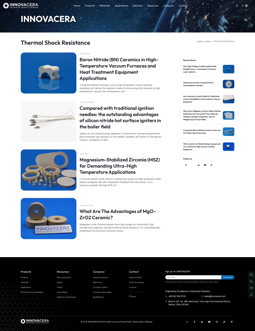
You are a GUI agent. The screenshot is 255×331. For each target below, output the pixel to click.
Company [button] (168, 5)
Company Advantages (102, 292)
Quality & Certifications (66, 297)
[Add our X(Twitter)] (187, 322)
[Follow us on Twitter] (192, 165)
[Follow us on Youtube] (205, 165)
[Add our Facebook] (194, 322)
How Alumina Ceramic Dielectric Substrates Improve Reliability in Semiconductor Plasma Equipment (201, 99)
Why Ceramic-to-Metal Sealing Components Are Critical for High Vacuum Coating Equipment (201, 147)
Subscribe (228, 277)
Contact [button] (183, 5)
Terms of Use (138, 322)
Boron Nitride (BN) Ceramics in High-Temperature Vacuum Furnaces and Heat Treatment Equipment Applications (119, 68)
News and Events (64, 277)
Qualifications (98, 297)
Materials (25, 282)
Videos (60, 287)
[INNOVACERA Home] (35, 321)
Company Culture (100, 287)
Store (133, 296)
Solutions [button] (138, 5)
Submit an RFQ (135, 277)
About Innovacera (100, 277)
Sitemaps (148, 322)
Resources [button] (152, 5)
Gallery (60, 282)
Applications (26, 287)
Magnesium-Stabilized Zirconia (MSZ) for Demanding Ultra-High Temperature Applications (120, 166)
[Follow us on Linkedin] (198, 165)
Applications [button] (121, 5)
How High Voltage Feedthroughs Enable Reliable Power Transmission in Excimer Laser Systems (199, 69)
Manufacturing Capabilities (32, 292)
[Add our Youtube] (209, 322)
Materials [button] (104, 5)
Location (132, 287)
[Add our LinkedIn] (202, 322)
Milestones (97, 282)
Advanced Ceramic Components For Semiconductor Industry (198, 84)
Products (24, 277)
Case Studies (62, 292)
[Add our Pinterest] (231, 322)
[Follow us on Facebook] (186, 165)
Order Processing (136, 282)
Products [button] (90, 5)
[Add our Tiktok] (224, 322)
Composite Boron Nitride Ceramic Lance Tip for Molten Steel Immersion (201, 131)
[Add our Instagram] (216, 322)
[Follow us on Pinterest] (211, 165)
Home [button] (77, 5)
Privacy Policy (126, 322)
